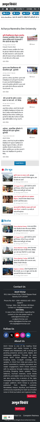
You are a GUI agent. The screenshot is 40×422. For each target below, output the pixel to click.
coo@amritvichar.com (20, 319)
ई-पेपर (12, 9)
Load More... (20, 163)
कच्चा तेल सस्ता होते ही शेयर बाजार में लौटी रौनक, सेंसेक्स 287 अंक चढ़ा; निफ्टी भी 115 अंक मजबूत (25, 250)
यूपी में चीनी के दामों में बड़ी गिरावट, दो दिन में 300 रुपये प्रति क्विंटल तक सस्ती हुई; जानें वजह (25, 188)
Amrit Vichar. (32, 420)
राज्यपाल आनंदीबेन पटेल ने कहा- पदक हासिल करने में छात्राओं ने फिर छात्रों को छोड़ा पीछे (14, 38)
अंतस (17, 13)
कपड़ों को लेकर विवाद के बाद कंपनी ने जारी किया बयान (24, 199)
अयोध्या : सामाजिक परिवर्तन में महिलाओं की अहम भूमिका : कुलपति (12, 130)
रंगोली (27, 13)
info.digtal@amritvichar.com (20, 324)
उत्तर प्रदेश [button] (19, 9)
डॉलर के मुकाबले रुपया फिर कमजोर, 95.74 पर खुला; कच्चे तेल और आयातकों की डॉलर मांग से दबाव (25, 271)
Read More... (32, 396)
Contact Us (16, 416)
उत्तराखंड (29, 9)
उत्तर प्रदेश (6, 61)
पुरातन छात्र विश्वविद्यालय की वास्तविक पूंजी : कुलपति (12, 68)
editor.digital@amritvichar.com (20, 321)
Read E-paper (20, 409)
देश (35, 9)
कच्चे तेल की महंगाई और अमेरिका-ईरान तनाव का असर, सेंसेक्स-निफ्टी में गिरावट (25, 260)
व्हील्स (7, 13)
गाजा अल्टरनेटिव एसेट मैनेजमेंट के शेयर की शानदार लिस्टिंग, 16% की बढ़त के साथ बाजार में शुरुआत (25, 228)
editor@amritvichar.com (20, 317)
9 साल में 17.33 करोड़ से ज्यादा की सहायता (25, 209)
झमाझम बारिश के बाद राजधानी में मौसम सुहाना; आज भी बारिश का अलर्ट (25, 177)
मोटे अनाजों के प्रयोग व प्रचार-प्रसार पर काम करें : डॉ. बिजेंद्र (12, 99)
